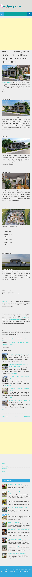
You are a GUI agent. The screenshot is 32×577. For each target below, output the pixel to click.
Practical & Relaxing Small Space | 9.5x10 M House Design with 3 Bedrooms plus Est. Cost (15, 56)
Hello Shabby (27, 569)
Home (16, 416)
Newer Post (5, 416)
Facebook (12, 342)
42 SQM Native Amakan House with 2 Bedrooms (18, 500)
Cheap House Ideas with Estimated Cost (17, 514)
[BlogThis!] (5, 347)
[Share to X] (6, 347)
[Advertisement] (16, 34)
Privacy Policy (5, 466)
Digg (12, 344)
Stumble (6, 344)
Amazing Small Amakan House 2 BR (16, 484)
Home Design (6, 338)
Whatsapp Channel (15, 319)
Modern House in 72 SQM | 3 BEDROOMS (19, 400)
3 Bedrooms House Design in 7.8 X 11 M (19, 354)
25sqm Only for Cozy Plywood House (16, 522)
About (3, 471)
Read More (22, 361)
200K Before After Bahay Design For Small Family (18, 546)
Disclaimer (4, 468)
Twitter (20, 342)
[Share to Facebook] (8, 347)
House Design (12, 338)
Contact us (4, 473)
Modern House (19, 338)
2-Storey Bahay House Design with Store (16, 553)
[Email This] (3, 347)
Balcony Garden (23, 318)
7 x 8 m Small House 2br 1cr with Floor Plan (17, 507)
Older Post (27, 416)
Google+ (26, 342)
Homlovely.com (6, 82)
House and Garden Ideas (24, 571)
